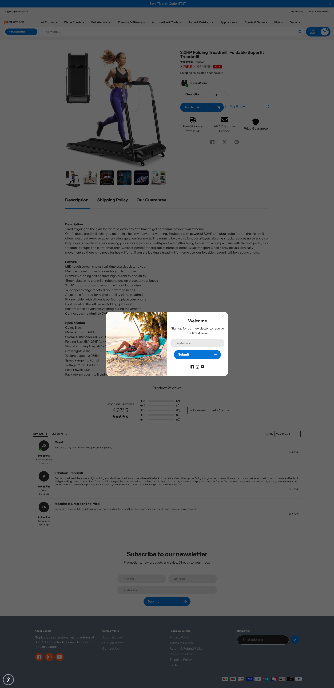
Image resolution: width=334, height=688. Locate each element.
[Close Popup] (223, 316)
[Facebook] (192, 367)
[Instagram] (197, 367)
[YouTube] (202, 367)
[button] (8, 679)
